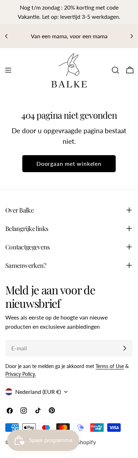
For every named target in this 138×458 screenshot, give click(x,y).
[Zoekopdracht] (115, 70)
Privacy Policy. (20, 374)
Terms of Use (110, 366)
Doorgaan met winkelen (69, 163)
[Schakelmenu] (8, 70)
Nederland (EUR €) (38, 391)
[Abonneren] (124, 348)
